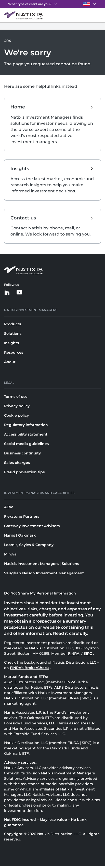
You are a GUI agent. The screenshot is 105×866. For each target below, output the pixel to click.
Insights (11, 343)
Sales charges (17, 462)
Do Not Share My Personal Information (40, 593)
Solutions (12, 333)
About (10, 362)
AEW (8, 507)
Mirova (10, 554)
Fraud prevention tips (24, 472)
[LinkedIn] (7, 292)
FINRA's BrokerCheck (29, 667)
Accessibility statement (25, 434)
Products (12, 324)
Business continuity (22, 453)
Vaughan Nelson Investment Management (44, 573)
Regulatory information (26, 425)
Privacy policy (17, 406)
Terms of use (16, 396)
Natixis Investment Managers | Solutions (41, 563)
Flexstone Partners (21, 516)
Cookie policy (16, 415)
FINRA (74, 653)
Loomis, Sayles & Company (29, 544)
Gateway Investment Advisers (32, 526)
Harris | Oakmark (20, 535)
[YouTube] (19, 292)
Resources (13, 352)
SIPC (88, 653)
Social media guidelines (26, 443)
